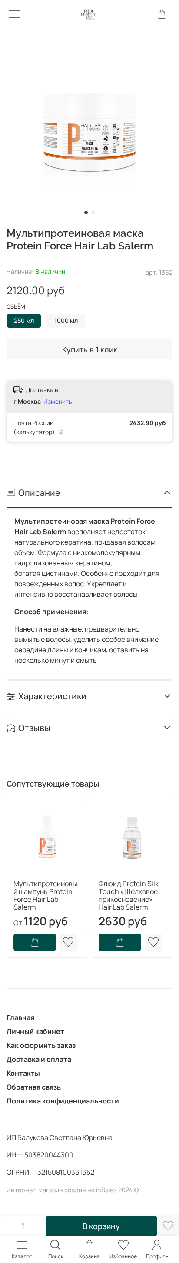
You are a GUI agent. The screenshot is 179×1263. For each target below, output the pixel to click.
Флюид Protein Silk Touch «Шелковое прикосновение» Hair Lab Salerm (129, 895)
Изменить (57, 401)
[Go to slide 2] (93, 212)
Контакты (23, 1073)
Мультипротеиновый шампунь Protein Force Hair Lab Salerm (45, 895)
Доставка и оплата (39, 1059)
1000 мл (66, 320)
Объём (16, 306)
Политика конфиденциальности (63, 1101)
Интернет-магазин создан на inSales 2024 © (73, 1190)
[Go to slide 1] (86, 212)
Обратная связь (34, 1087)
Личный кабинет (35, 1031)
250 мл (24, 320)
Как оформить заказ (41, 1045)
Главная (20, 1017)
